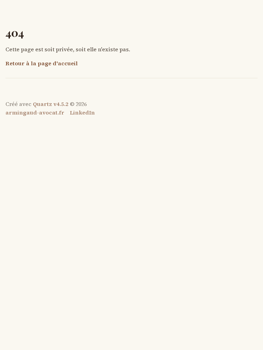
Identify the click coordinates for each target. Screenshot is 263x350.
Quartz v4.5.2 (50, 104)
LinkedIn (82, 112)
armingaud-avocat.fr (34, 112)
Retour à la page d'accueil (41, 63)
